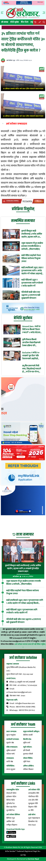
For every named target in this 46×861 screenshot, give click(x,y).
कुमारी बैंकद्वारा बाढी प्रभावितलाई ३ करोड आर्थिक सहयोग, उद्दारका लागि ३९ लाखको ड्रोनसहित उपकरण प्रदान (31, 233)
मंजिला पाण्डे (10, 753)
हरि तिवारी (26, 750)
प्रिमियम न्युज (10, 818)
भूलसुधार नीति (33, 803)
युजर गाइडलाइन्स (34, 818)
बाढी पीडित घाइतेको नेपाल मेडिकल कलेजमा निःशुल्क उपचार (31, 258)
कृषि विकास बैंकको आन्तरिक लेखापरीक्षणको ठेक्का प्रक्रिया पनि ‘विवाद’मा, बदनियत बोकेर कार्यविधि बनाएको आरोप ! (31, 342)
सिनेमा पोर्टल (10, 800)
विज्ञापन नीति (32, 807)
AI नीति (30, 810)
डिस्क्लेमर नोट (33, 821)
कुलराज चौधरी (28, 753)
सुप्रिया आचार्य (10, 750)
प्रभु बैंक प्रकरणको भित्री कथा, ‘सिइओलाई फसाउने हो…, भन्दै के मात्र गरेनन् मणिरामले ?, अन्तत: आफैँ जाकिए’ (31, 368)
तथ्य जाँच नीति (33, 800)
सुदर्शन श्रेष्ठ (10, 742)
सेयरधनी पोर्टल (11, 793)
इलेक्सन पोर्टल (11, 796)
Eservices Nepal (33, 859)
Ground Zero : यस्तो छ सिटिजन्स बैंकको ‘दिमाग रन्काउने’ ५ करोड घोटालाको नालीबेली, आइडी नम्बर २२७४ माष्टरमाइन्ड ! (32, 329)
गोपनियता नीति (33, 796)
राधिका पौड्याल (28, 769)
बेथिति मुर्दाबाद (14, 22)
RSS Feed (32, 825)
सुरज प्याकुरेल (11, 735)
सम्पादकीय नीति (33, 793)
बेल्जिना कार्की (28, 735)
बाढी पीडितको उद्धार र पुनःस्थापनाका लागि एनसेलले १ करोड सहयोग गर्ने (32, 282)
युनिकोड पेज (10, 803)
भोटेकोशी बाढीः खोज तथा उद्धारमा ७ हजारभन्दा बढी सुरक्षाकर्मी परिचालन (30, 295)
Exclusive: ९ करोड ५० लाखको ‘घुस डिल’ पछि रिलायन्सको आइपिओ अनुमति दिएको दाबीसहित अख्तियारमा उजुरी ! (31, 355)
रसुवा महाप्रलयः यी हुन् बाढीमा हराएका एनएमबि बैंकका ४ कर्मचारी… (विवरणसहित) (32, 246)
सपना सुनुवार (10, 769)
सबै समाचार (4, 22)
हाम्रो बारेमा (31, 814)
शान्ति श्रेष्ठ (9, 761)
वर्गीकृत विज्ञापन (11, 825)
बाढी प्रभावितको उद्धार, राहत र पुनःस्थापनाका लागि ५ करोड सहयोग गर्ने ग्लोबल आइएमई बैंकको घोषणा (32, 270)
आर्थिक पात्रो (10, 821)
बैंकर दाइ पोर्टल (11, 807)
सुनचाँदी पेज (10, 810)
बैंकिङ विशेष (24, 22)
